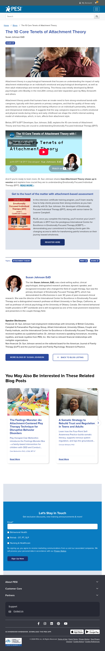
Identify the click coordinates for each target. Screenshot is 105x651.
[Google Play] (92, 632)
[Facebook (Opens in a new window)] (38, 623)
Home (6, 25)
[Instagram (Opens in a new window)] (45, 623)
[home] (13, 9)
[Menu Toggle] (97, 9)
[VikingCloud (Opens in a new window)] (13, 642)
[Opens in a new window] (19, 214)
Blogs (15, 25)
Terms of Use (62, 639)
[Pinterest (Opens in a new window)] (58, 623)
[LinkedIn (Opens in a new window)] (52, 623)
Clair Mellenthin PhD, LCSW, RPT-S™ (23, 451)
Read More (15, 459)
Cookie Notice (78, 641)
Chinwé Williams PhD (66, 444)
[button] (10, 42)
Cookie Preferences (92, 641)
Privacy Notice (60, 551)
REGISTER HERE (52, 242)
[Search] (97, 16)
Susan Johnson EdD (14, 37)
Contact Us (18, 611)
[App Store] (77, 632)
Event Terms (73, 639)
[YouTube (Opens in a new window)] (65, 623)
